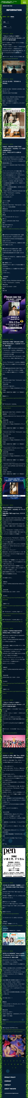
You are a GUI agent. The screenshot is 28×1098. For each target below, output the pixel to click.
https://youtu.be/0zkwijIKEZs (10, 732)
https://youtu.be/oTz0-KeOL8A (10, 58)
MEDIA (12, 16)
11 (21, 1064)
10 (18, 1064)
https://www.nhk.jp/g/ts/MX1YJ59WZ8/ (13, 925)
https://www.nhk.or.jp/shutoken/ (11, 913)
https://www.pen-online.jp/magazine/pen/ (13, 845)
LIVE (8, 16)
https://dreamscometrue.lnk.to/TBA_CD (13, 621)
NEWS (4, 16)
